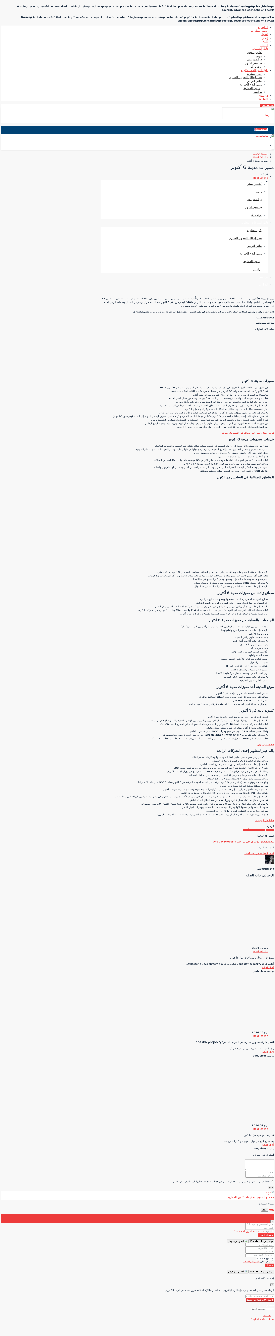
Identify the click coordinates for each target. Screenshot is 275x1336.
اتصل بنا (263, 99)
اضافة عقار (267, 105)
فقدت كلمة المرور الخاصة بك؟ (249, 1231)
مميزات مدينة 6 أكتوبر (254, 830)
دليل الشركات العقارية (254, 70)
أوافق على (257, 1262)
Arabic (267, 1315)
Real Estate (260, 157)
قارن (271, 1210)
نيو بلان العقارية (252, 88)
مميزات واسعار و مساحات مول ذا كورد (252, 957)
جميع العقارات (259, 30)
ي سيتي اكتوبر (253, 63)
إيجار (265, 38)
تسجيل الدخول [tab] (261, 1215)
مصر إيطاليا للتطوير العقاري (245, 77)
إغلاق (264, 1210)
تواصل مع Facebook (261, 1241)
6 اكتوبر (270, 830)
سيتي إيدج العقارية (251, 84)
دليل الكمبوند (260, 48)
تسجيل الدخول (266, 1235)
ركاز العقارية (254, 73)
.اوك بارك (256, 66)
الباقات (264, 45)
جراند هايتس (254, 59)
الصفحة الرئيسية (260, 154)
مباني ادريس (254, 81)
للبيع (265, 41)
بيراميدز (257, 91)
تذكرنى (267, 1231)
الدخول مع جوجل (236, 1241)
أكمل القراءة (268, 967)
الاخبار (264, 34)
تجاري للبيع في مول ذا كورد (258, 1135)
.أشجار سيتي (254, 52)
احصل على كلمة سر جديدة (260, 1300)
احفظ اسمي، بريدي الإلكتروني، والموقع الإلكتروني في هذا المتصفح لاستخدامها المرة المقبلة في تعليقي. (221, 1181)
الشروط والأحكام (251, 1262)
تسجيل (269, 1265)
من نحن (263, 95)
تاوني (259, 56)
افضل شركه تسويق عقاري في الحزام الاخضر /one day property (235, 1042)
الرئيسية (263, 27)
